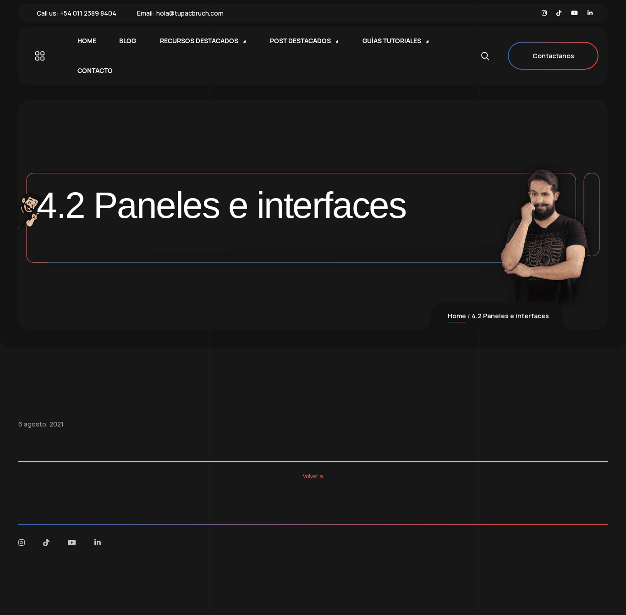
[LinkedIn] (590, 13)
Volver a (313, 476)
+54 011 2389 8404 (88, 13)
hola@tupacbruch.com (190, 13)
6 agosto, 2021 (41, 424)
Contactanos (553, 55)
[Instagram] (544, 13)
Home (457, 315)
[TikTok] (558, 13)
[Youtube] (574, 13)
